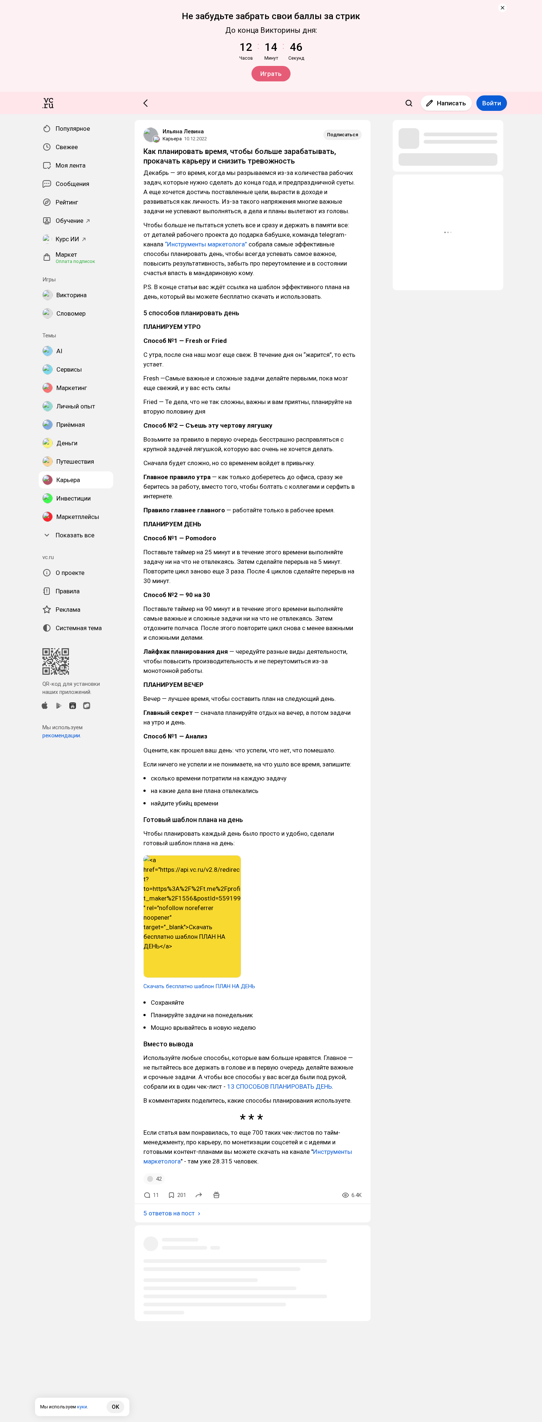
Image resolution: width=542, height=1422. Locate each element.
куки (82, 1406)
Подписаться (342, 134)
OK (115, 1407)
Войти (491, 103)
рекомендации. (61, 735)
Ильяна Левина (183, 131)
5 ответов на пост (169, 1213)
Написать (451, 103)
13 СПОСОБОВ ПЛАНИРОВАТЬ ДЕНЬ (279, 1086)
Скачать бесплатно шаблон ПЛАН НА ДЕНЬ (199, 986)
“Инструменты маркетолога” (206, 244)
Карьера (172, 138)
